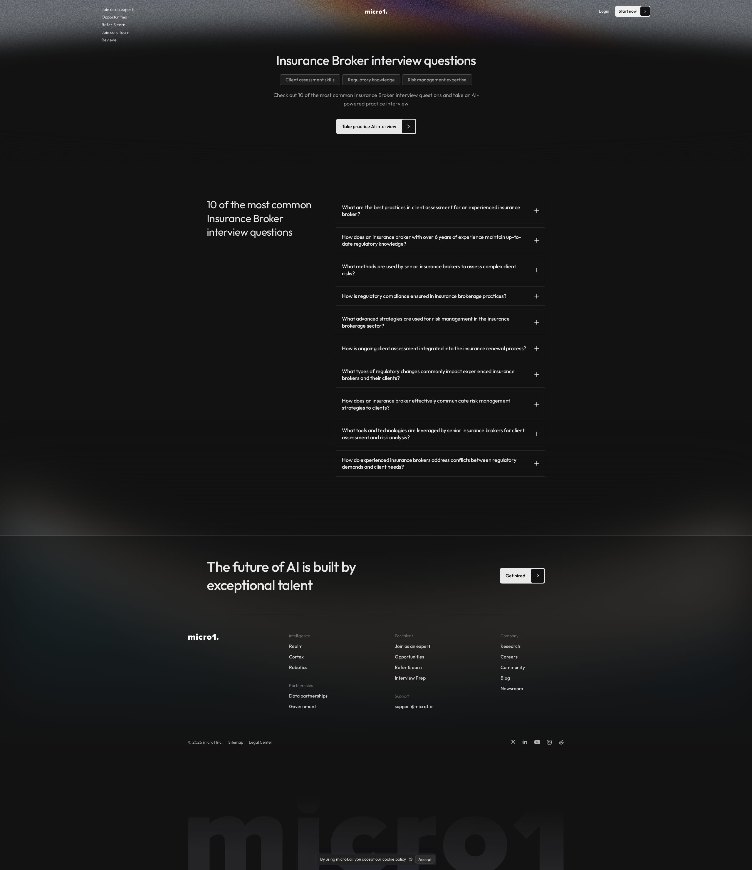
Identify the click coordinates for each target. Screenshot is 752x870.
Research (510, 646)
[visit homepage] (376, 11)
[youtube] (537, 742)
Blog (505, 678)
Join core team (115, 32)
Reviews (109, 40)
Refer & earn (113, 24)
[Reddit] (561, 742)
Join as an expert (117, 9)
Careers (509, 657)
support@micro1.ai (414, 706)
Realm (296, 646)
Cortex (296, 657)
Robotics (298, 667)
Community (513, 667)
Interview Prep (410, 678)
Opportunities (114, 17)
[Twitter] (513, 742)
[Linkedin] (525, 742)
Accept (425, 859)
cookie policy (394, 859)
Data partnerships (308, 696)
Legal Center (260, 742)
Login (604, 11)
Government (302, 706)
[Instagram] (549, 742)
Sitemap (235, 742)
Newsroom (512, 688)
